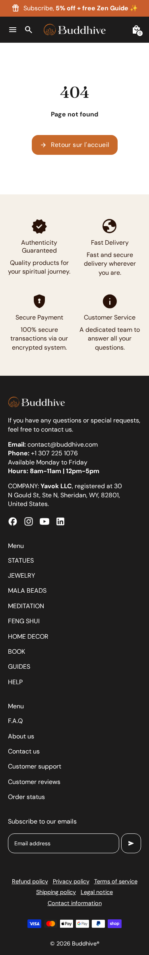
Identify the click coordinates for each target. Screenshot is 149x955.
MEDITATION (26, 606)
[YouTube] (44, 521)
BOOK (16, 651)
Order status (26, 797)
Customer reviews (34, 782)
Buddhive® (85, 943)
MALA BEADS (27, 590)
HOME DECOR (28, 636)
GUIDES (19, 666)
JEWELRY (21, 575)
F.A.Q (15, 721)
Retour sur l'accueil (75, 145)
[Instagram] (28, 521)
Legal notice (97, 892)
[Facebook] (12, 521)
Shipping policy (56, 892)
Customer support (34, 766)
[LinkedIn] (60, 521)
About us (21, 736)
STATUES (21, 560)
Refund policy (30, 881)
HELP (15, 682)
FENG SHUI (24, 621)
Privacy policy (71, 881)
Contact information (75, 903)
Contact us (24, 751)
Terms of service (115, 881)
